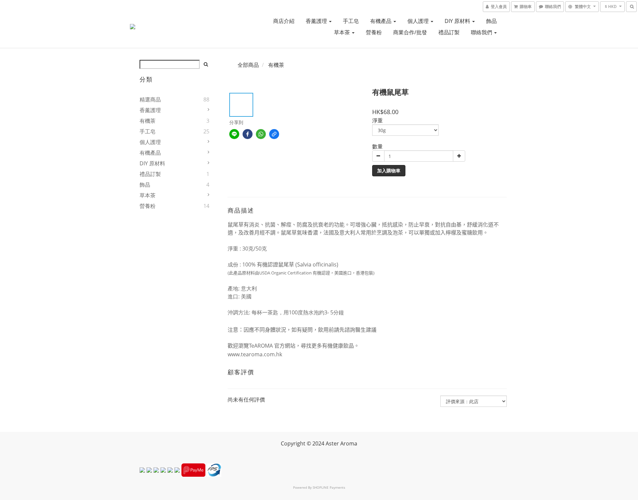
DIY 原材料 (458, 21)
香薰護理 (317, 21)
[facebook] (248, 134)
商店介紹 (283, 21)
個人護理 (418, 21)
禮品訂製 (449, 32)
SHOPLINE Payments (329, 487)
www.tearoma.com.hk (255, 354)
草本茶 (342, 32)
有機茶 (148, 120)
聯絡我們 (482, 32)
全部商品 (248, 65)
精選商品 (150, 99)
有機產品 (381, 21)
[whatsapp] (261, 134)
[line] (234, 134)
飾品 (491, 21)
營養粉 (374, 32)
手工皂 (351, 21)
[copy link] (274, 134)
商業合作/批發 (410, 32)
